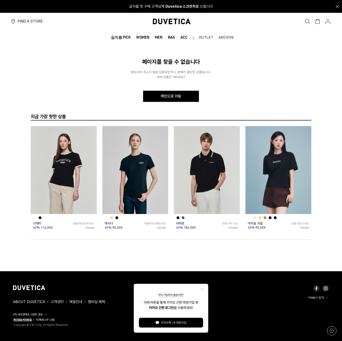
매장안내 (75, 302)
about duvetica (29, 302)
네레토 (180, 223)
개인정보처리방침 (22, 319)
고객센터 (57, 302)
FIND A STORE (30, 21)
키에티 (37, 223)
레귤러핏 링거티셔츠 (83, 223)
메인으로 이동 (171, 96)
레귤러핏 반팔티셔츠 (155, 223)
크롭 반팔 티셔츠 (300, 223)
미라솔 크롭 (255, 223)
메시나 (109, 223)
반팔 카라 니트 (230, 223)
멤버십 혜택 (96, 302)
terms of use (45, 319)
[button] (31, 314)
